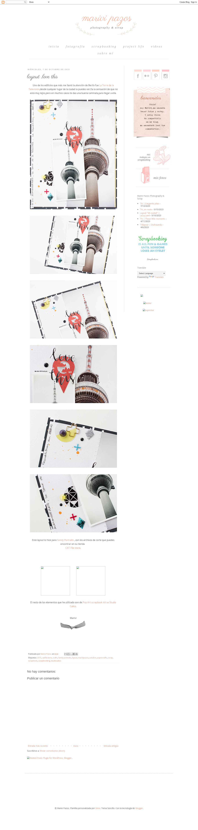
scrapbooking (104, 46)
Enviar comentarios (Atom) (52, 750)
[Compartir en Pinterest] (76, 654)
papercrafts (102, 657)
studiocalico (56, 661)
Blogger (139, 808)
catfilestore (47, 657)
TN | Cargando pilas (149, 203)
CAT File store (73, 547)
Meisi (97, 808)
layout (74, 657)
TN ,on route (146, 209)
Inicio (75, 745)
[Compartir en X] (71, 654)
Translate (159, 277)
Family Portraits (65, 540)
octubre (92, 657)
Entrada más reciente (38, 745)
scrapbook (32, 661)
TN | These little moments (152, 218)
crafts (55, 657)
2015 (39, 657)
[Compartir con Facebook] (73, 654)
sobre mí (105, 53)
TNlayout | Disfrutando (151, 224)
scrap (110, 657)
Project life (134, 46)
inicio (54, 46)
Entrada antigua (111, 745)
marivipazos (83, 657)
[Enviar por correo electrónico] (65, 654)
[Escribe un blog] (68, 654)
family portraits (64, 657)
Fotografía (75, 46)
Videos (157, 46)
